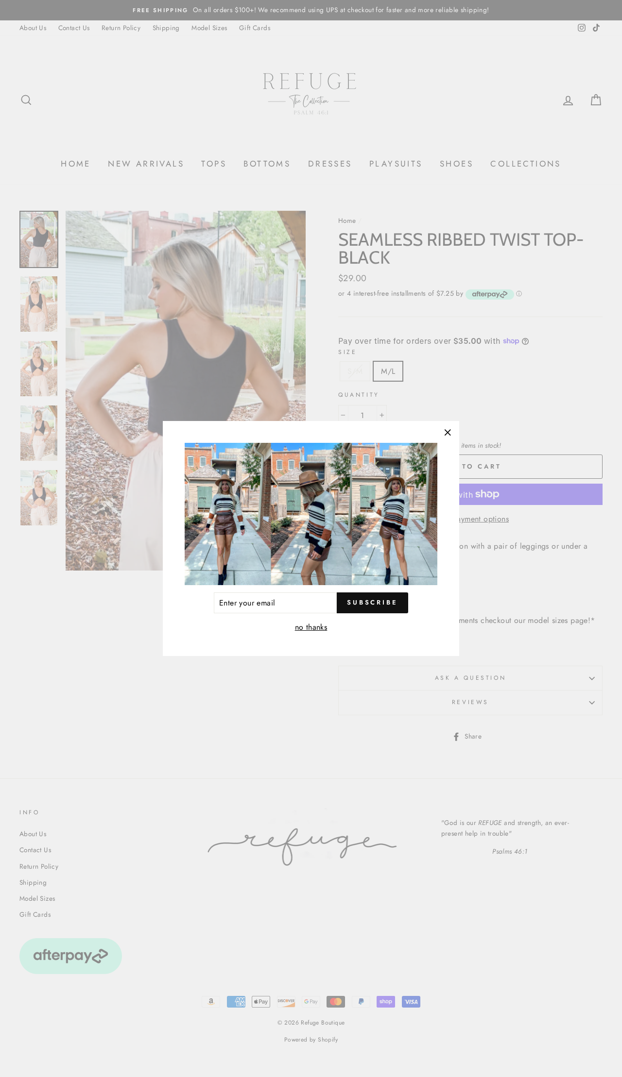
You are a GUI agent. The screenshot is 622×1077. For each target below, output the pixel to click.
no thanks (311, 627)
